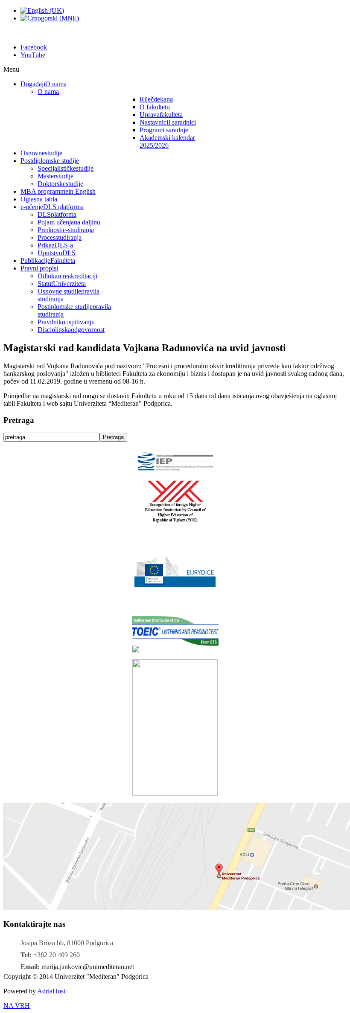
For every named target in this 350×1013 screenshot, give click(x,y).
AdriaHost (51, 991)
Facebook (33, 47)
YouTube (32, 54)
